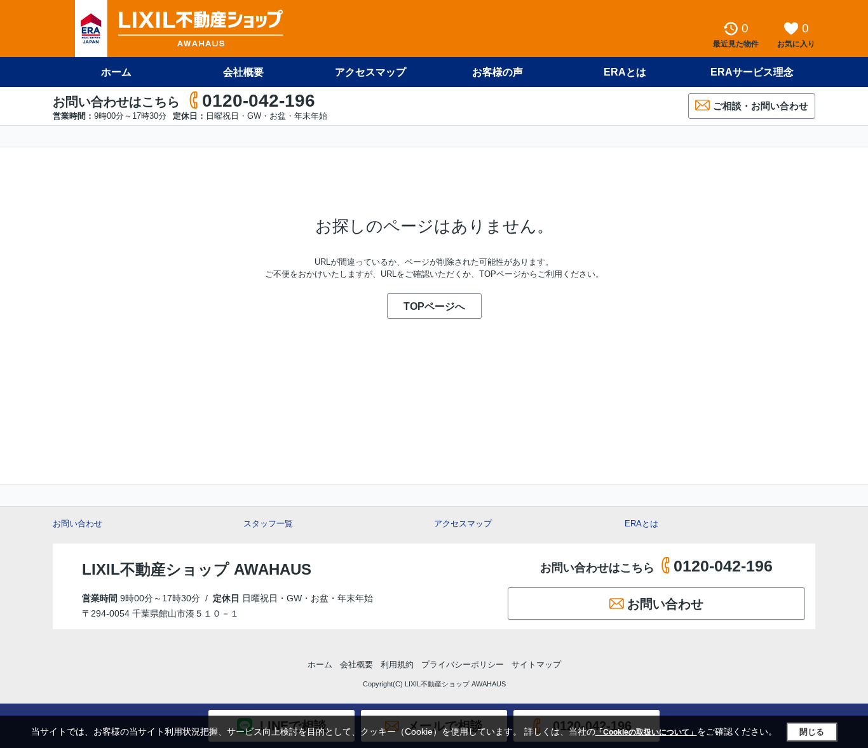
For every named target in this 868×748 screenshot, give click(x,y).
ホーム (116, 72)
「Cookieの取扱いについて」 (646, 732)
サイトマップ (536, 664)
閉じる (811, 732)
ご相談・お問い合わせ (760, 105)
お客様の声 (497, 72)
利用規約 (397, 664)
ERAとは (625, 72)
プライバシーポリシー (462, 664)
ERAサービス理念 (752, 72)
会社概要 (243, 72)
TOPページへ (434, 306)
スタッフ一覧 (268, 523)
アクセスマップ (463, 523)
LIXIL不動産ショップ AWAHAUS (196, 569)
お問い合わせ (77, 523)
